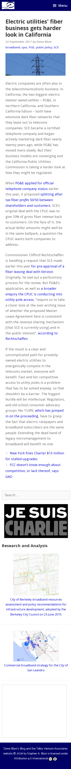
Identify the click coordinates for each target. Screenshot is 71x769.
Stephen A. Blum (37, 753)
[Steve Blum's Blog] (8, 5)
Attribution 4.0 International (31, 758)
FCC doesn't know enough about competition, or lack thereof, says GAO (33, 471)
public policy (44, 47)
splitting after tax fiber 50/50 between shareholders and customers (34, 199)
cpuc (24, 47)
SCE (56, 47)
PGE (31, 47)
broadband (12, 47)
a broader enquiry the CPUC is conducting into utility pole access (33, 294)
